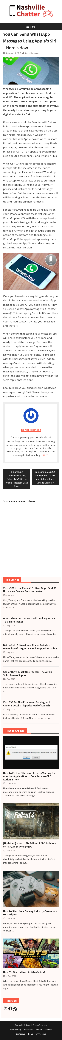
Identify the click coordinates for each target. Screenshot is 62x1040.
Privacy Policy (15, 1029)
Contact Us (20, 1034)
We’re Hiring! (41, 1034)
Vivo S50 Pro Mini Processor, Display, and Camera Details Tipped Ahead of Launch (26, 704)
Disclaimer (28, 1029)
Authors (39, 1029)
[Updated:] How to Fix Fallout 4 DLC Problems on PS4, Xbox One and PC (29, 845)
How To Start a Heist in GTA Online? (24, 972)
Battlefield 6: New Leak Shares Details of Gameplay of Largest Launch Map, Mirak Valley (30, 647)
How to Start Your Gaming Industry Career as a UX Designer (30, 913)
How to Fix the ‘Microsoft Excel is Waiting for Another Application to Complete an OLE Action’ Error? (29, 776)
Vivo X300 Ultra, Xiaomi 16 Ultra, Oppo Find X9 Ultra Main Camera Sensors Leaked (29, 590)
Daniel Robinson (32, 53)
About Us (48, 1029)
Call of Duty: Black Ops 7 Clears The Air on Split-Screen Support (27, 673)
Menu (32, 26)
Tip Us (30, 1034)
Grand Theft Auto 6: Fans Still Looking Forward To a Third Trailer (30, 620)
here (45, 455)
